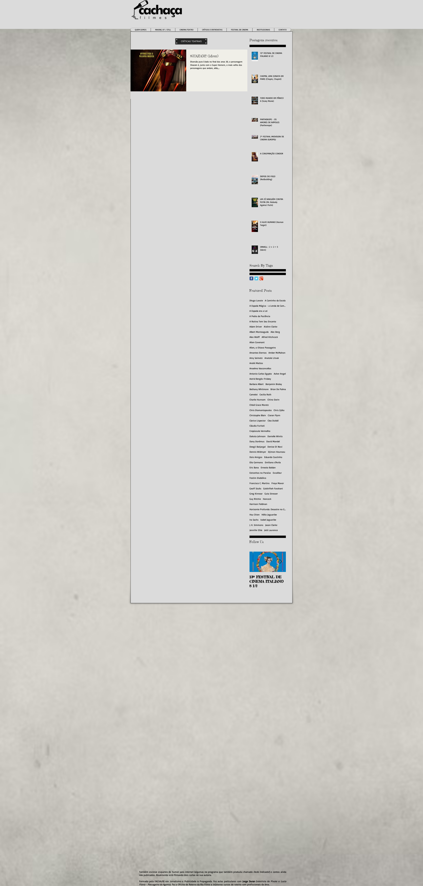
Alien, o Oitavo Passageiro (263, 347)
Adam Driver (256, 326)
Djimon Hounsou (276, 451)
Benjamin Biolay (274, 384)
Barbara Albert (257, 384)
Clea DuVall (273, 420)
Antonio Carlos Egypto (261, 373)
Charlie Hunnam (258, 399)
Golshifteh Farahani (273, 488)
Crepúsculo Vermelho (260, 431)
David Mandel (273, 441)
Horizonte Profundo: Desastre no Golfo (268, 509)
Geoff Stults (255, 488)
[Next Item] (280, 561)
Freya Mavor (277, 483)
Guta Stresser (271, 493)
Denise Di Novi (275, 446)
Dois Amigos (256, 457)
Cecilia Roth (265, 394)
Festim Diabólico (258, 477)
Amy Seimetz (256, 358)
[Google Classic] (261, 278)
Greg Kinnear (256, 493)
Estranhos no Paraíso (260, 472)
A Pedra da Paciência (260, 316)
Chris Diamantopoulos (261, 410)
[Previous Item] (254, 561)
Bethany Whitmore (259, 389)
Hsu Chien (255, 514)
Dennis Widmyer (258, 451)
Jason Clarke (271, 525)
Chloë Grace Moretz (259, 404)
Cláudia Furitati (257, 425)
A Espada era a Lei (259, 310)
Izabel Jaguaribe (268, 519)
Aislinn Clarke (270, 326)
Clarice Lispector (258, 420)
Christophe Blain (258, 415)
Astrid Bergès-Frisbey (260, 378)
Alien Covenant (257, 342)
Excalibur (277, 472)
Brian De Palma (278, 389)
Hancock (267, 498)
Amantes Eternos (258, 352)
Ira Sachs (254, 519)
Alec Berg (275, 331)
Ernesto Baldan (268, 467)
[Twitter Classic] (256, 278)
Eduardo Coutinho (273, 457)
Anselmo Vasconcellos (260, 368)
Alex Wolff (255, 337)
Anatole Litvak (272, 358)
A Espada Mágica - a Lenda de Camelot (268, 305)
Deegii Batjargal (258, 446)
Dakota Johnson (258, 436)
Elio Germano (256, 462)
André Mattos (256, 363)
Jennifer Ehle (256, 530)
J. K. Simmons (256, 525)
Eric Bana (254, 467)
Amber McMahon (277, 352)
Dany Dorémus (257, 441)
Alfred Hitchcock (270, 337)
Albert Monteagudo (259, 331)
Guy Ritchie (255, 498)
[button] (186, 29)
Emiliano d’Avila (273, 462)
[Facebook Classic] (251, 278)
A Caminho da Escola (275, 300)
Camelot (254, 394)
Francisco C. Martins (259, 483)
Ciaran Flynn (274, 415)
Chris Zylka (279, 410)
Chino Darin (273, 399)
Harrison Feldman (258, 504)
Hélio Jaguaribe (269, 514)
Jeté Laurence (271, 530)
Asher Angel (280, 373)
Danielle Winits (275, 436)
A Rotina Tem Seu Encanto (263, 321)
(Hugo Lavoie (256, 300)
